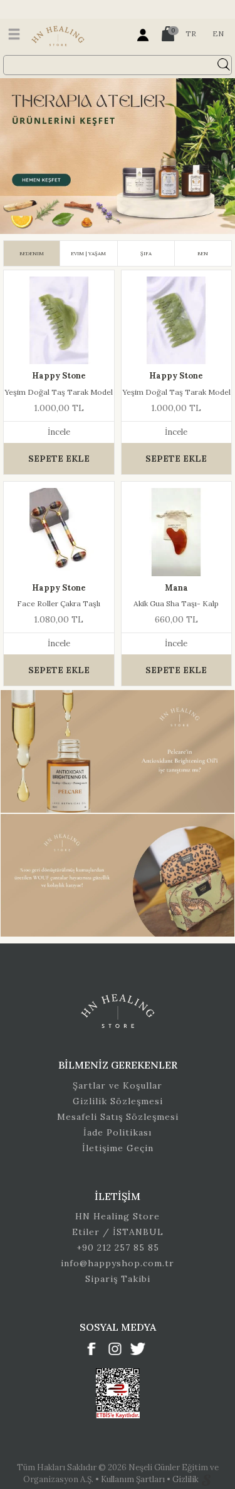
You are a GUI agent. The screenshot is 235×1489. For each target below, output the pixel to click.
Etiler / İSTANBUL (118, 1231)
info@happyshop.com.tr (117, 1263)
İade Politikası (117, 1132)
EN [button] (218, 33)
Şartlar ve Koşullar (117, 1085)
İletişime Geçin (118, 1148)
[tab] (31, 253)
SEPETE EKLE (59, 458)
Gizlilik (186, 1479)
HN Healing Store (117, 1216)
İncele (59, 432)
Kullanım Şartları (134, 1479)
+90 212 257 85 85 (117, 1247)
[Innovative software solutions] (206, 1479)
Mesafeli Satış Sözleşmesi (118, 1116)
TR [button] (190, 33)
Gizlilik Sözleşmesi (118, 1101)
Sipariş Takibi (117, 1278)
